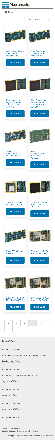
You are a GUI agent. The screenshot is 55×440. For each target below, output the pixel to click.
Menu (10, 12)
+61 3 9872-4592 (12, 369)
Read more (17, 62)
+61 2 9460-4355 (12, 389)
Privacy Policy (14, 428)
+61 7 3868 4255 (12, 403)
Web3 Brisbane (47, 435)
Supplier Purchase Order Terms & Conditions (20, 431)
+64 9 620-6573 (12, 417)
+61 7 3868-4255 (12, 349)
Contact (5, 428)
